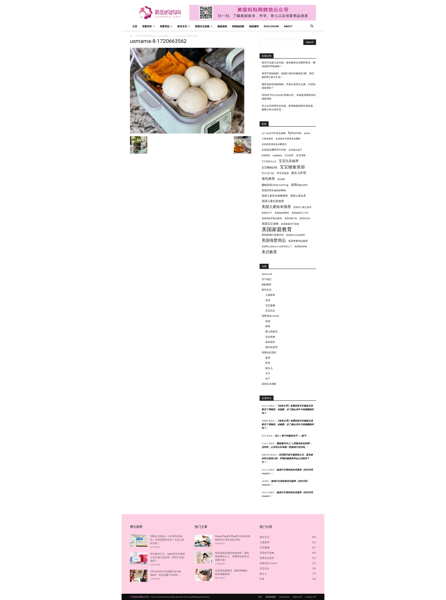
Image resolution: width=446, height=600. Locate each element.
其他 (267, 300)
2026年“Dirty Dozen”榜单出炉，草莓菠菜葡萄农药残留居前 (289, 97)
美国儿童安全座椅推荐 (275, 195)
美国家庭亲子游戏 (290, 223)
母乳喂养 (268, 178)
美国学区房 (304, 218)
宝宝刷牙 (289, 155)
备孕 (267, 357)
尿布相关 (270, 342)
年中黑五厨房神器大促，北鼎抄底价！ (153, 35)
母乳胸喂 (281, 179)
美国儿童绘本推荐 (276, 206)
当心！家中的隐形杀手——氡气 (290, 435)
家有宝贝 (182, 26)
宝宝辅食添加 (292, 167)
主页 (134, 26)
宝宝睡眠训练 (269, 167)
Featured (267, 274)
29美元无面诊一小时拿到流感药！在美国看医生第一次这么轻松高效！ (167, 540)
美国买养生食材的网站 (274, 190)
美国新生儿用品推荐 (295, 235)
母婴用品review (270, 315)
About (288, 26)
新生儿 (269, 368)
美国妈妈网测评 (282, 212)
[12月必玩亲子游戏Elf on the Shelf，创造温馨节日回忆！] (138, 576)
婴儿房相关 (271, 331)
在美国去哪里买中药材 (274, 149)
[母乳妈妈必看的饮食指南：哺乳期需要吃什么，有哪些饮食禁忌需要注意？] (203, 557)
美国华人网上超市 (302, 207)
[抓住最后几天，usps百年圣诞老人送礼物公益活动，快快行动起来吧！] (138, 558)
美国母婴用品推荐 (298, 240)
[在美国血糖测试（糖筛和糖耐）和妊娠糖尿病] (203, 575)
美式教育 (269, 252)
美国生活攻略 (202, 26)
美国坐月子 (267, 212)
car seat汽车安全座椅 (274, 133)
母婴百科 (147, 26)
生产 (267, 378)
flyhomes (295, 133)
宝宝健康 (270, 305)
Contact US (310, 596)
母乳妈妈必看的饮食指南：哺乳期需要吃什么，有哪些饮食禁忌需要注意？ (232, 556)
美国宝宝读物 (270, 224)
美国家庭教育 (277, 229)
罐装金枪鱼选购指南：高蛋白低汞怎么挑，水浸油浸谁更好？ (288, 86)
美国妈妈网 (137, 596)
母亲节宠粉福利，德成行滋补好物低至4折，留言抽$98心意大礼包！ (288, 75)
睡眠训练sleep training (275, 185)
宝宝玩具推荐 (289, 161)
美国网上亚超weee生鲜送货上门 (277, 246)
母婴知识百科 (269, 352)
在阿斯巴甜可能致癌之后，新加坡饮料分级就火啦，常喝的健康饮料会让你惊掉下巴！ (287, 458)
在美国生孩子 (295, 149)
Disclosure (271, 26)
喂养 (267, 326)
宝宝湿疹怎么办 (269, 161)
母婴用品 (165, 26)
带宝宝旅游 (283, 173)
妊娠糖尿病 (277, 155)
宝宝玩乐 (270, 310)
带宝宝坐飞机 (268, 173)
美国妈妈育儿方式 (300, 212)
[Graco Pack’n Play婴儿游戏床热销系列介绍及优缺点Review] (203, 540)
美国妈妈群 (238, 26)
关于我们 (266, 279)
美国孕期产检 (290, 218)
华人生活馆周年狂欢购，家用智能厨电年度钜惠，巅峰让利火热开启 (288, 107)
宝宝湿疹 (301, 155)
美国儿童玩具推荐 (273, 201)
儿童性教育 (267, 138)
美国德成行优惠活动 (273, 234)
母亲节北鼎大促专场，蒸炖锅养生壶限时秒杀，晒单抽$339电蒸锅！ (288, 64)
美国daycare (299, 185)
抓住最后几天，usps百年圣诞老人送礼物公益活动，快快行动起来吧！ (167, 557)
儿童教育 (270, 295)
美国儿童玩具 (298, 195)
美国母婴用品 (274, 240)
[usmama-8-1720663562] (187, 132)
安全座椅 (270, 336)
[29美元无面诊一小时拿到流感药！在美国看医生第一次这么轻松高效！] (138, 540)
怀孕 (267, 362)
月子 (267, 373)
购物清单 (222, 26)
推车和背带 (271, 347)
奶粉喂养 (266, 155)
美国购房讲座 (300, 246)
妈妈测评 (254, 26)
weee (307, 133)
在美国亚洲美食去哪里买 (274, 144)
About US (297, 596)
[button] (312, 26)
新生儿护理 (298, 173)
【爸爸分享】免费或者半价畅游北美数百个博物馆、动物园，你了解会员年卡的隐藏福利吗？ (288, 409)
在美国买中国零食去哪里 (287, 138)
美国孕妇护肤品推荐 (272, 218)
